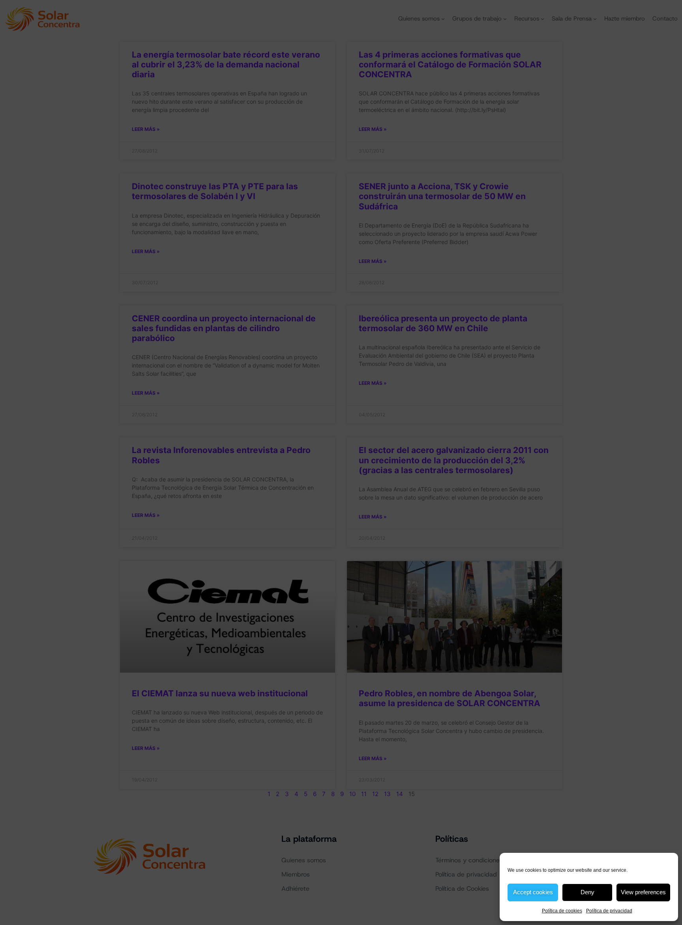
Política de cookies (562, 911)
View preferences (643, 892)
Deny (587, 892)
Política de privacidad (609, 911)
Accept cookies (533, 892)
